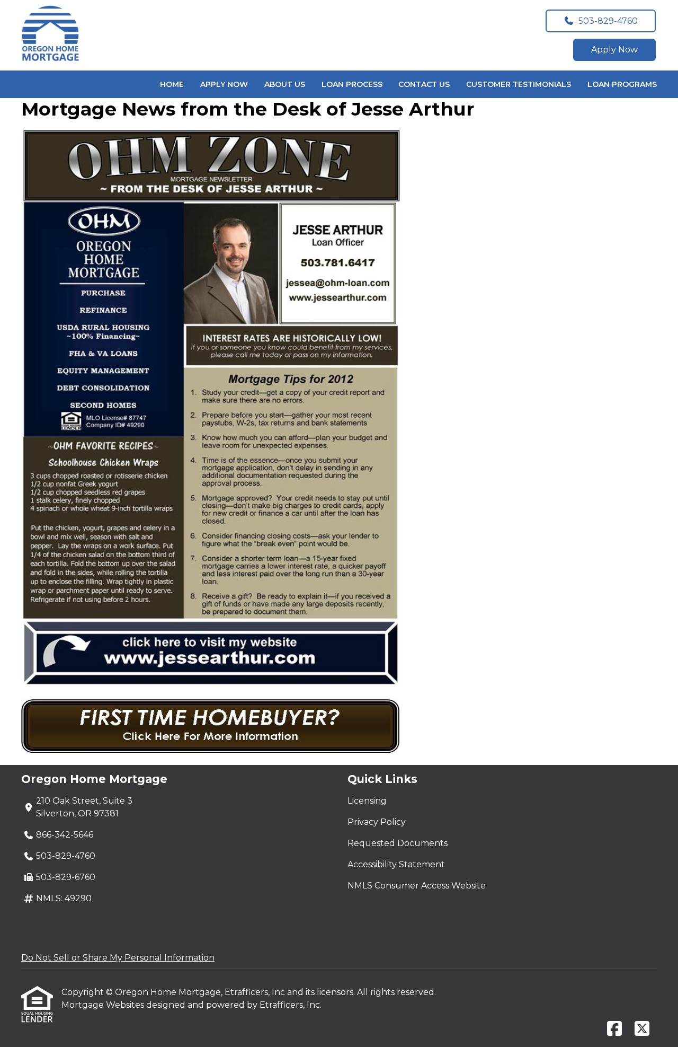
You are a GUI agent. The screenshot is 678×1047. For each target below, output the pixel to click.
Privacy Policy (376, 822)
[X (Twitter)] (642, 1029)
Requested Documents (397, 843)
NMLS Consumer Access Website (416, 886)
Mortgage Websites (103, 1005)
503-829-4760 (608, 21)
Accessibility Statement (396, 864)
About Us (284, 84)
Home (172, 84)
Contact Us (424, 84)
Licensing (367, 801)
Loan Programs (622, 84)
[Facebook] (614, 1029)
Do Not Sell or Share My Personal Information (118, 958)
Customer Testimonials (518, 84)
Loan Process (352, 84)
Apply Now (614, 50)
